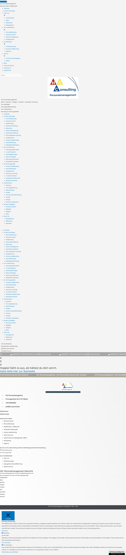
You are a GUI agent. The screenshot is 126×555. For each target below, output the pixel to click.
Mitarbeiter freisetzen (12, 161)
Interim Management (12, 130)
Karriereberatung (11, 142)
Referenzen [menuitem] (9, 22)
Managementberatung (12, 145)
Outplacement (10, 138)
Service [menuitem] (6, 55)
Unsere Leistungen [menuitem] (9, 11)
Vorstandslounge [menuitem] (11, 46)
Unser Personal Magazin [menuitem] (13, 58)
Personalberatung (11, 118)
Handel (8, 192)
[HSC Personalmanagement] (0, 99)
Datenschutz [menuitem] (7, 70)
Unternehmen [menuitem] (10, 18)
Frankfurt (2, 487)
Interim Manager (11, 157)
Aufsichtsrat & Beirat (12, 133)
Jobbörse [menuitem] (8, 51)
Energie (8, 199)
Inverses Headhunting (12, 140)
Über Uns (6, 216)
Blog (7, 214)
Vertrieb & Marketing (12, 202)
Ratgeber (8, 209)
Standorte (9, 223)
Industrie (8, 185)
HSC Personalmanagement (9, 99)
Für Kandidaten (5, 104)
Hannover (2, 496)
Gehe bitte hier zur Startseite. (18, 371)
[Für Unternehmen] (0, 108)
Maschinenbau (10, 190)
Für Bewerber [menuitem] (8, 43)
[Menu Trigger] (3, 1)
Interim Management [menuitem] (12, 37)
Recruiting (9, 128)
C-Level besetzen (11, 152)
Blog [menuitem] (5, 63)
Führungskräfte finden (12, 149)
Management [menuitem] (10, 25)
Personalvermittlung (12, 126)
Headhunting (10, 123)
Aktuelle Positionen (11, 180)
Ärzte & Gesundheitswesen (14, 195)
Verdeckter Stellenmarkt (13, 178)
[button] (63, 228)
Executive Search (11, 121)
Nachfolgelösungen (11, 154)
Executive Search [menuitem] (11, 34)
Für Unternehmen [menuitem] (9, 28)
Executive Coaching (11, 173)
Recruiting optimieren (12, 159)
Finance (8, 197)
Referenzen (9, 221)
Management (10, 218)
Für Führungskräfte (9, 164)
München (2, 482)
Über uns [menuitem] (6, 14)
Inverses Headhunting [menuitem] (12, 49)
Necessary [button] (5, 531)
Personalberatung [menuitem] (11, 32)
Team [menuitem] (7, 20)
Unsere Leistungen (9, 116)
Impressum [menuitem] (7, 68)
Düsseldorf (2, 492)
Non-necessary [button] (6, 542)
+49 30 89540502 (6, 344)
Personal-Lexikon (11, 206)
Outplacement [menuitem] (10, 39)
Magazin (8, 211)
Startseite (6, 114)
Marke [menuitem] (8, 61)
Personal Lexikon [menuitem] (9, 65)
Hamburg (2, 494)
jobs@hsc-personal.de (7, 348)
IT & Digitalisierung (11, 188)
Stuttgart (2, 484)
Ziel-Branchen (8, 183)
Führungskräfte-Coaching (13, 135)
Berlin (1, 480)
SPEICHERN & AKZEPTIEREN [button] (10, 552)
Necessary (6, 533)
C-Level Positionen (11, 176)
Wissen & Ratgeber (9, 204)
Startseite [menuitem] (6, 8)
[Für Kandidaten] (0, 104)
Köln (1, 489)
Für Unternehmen (6, 109)
